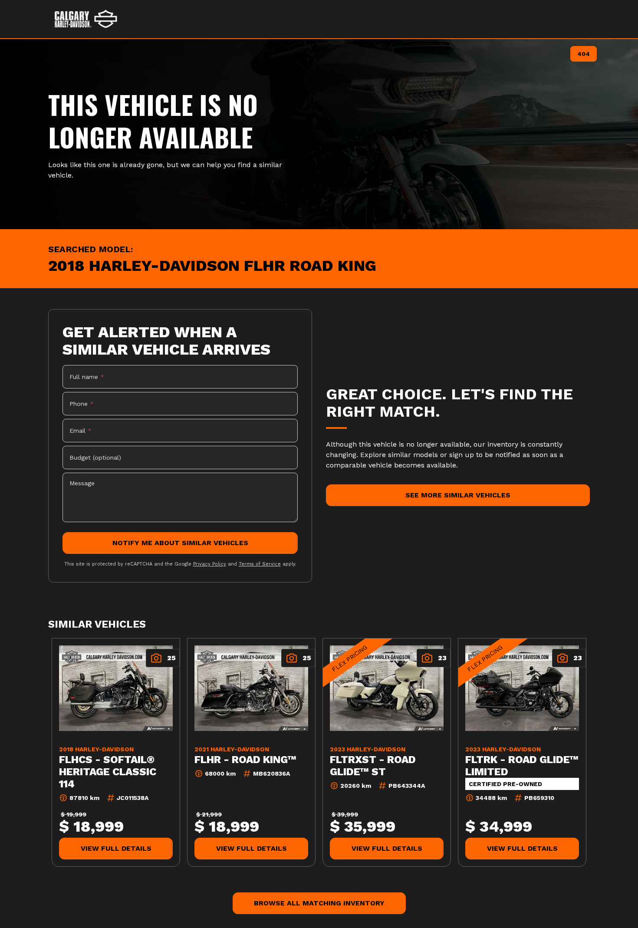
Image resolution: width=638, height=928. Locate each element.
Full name (86, 376)
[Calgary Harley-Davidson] (86, 19)
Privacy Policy (209, 564)
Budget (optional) (95, 457)
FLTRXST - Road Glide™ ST (373, 765)
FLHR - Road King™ (245, 759)
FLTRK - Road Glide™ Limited (522, 765)
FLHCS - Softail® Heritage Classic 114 (107, 771)
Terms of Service (260, 564)
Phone (81, 403)
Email (80, 430)
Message (82, 483)
